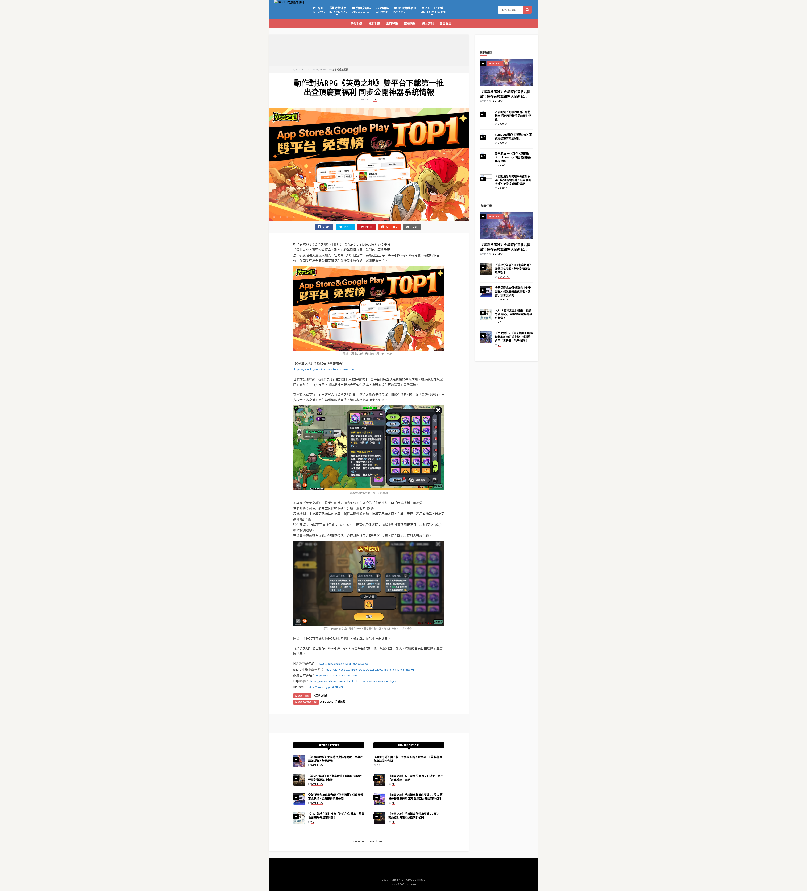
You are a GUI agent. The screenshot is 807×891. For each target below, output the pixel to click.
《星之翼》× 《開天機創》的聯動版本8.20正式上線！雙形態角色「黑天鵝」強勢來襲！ (514, 336)
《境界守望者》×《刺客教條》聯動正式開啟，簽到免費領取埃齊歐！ (513, 268)
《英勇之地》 (320, 695)
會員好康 (445, 23)
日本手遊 (374, 23)
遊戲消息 (338, 9)
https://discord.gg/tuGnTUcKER (325, 687)
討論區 (382, 9)
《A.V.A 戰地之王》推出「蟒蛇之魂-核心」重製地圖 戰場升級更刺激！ (513, 314)
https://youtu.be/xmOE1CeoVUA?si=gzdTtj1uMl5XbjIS (324, 369)
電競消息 (410, 23)
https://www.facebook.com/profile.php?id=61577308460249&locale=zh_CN (353, 681)
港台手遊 (356, 23)
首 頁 (319, 9)
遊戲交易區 (361, 9)
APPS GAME (326, 702)
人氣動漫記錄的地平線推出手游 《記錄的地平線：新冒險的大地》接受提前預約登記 (513, 180)
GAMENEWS (317, 765)
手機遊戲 (340, 702)
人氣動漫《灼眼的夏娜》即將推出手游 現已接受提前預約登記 (513, 115)
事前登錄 (392, 23)
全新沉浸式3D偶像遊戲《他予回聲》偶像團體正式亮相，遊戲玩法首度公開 (513, 291)
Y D (375, 99)
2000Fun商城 (433, 9)
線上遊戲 (428, 23)
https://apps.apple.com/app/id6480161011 (343, 663)
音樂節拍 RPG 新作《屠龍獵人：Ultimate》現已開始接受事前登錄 (513, 157)
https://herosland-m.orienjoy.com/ (336, 675)
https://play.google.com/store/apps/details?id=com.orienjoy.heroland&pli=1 (369, 669)
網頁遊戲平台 (404, 9)
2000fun (503, 124)
